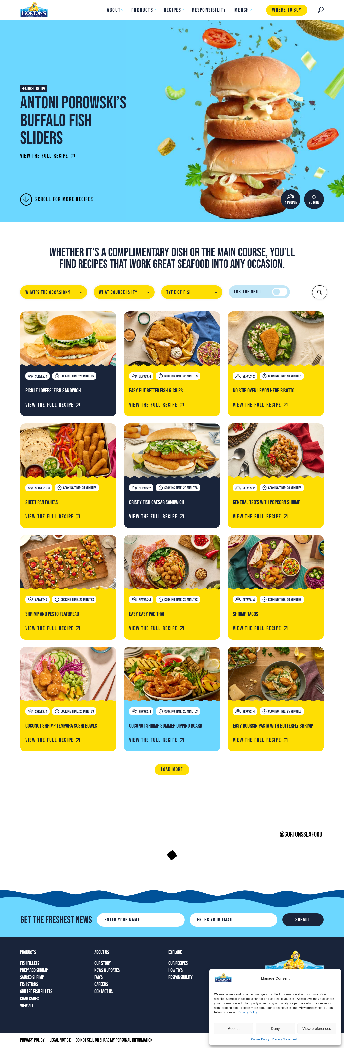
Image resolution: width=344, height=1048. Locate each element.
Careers (101, 984)
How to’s (175, 970)
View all (27, 1006)
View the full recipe (44, 156)
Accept (233, 1028)
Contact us (103, 991)
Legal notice (60, 1040)
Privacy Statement (284, 1039)
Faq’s (98, 977)
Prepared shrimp (34, 970)
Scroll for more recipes (64, 199)
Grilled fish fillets (36, 991)
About (114, 10)
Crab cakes (29, 999)
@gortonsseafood (301, 834)
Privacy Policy (247, 1012)
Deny (275, 1028)
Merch (241, 10)
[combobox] (53, 292)
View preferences (316, 1028)
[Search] (321, 10)
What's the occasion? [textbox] (48, 292)
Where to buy (286, 10)
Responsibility (209, 10)
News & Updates (107, 970)
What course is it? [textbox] (118, 292)
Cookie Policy (260, 1039)
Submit (302, 920)
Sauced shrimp (32, 977)
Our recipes (178, 963)
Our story (102, 963)
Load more (172, 769)
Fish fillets (29, 963)
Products (142, 10)
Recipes (172, 10)
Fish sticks (29, 984)
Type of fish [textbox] (179, 292)
